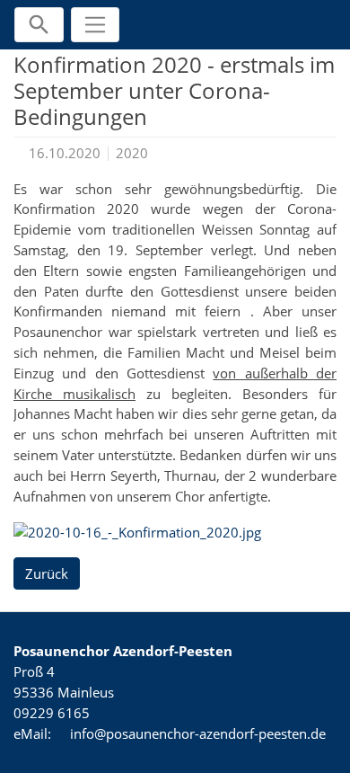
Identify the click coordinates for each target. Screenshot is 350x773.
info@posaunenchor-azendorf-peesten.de (198, 733)
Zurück (46, 573)
